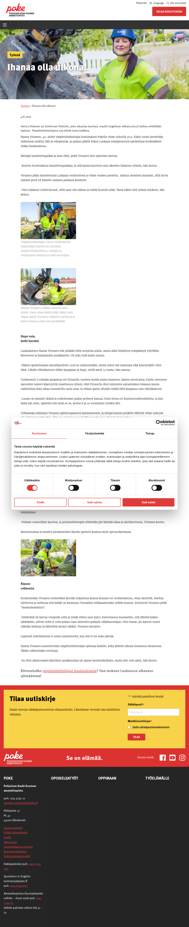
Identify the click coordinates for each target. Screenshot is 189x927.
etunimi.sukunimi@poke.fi (21, 803)
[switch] (73, 488)
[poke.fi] (20, 9)
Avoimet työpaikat (15, 851)
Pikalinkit (141, 3)
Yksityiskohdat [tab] (94, 433)
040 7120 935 (19, 885)
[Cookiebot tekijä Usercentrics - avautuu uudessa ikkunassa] (158, 423)
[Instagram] (182, 757)
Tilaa (136, 737)
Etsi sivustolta (178, 3)
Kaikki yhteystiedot (16, 832)
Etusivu (25, 106)
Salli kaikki (148, 502)
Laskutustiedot (13, 828)
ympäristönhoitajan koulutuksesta (69, 670)
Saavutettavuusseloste (18, 846)
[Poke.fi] (18, 757)
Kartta (7, 837)
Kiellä (40, 502)
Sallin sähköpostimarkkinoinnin (150, 727)
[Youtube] (173, 757)
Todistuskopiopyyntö (17, 856)
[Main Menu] (5, 24)
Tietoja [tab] (149, 433)
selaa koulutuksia (169, 11)
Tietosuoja (10, 842)
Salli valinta (94, 502)
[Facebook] (164, 757)
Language (158, 3)
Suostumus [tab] (39, 433)
